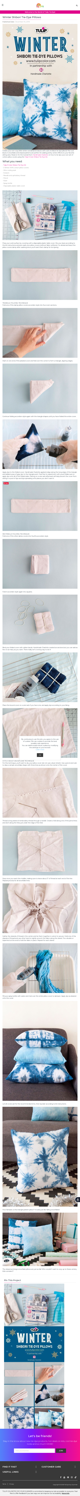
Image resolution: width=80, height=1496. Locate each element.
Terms (4, 1484)
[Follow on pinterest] (68, 1477)
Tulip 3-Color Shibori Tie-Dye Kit (36, 157)
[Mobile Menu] (3, 5)
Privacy (11, 1484)
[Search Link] (76, 5)
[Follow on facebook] (60, 1477)
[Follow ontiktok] (75, 1477)
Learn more (40, 749)
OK (40, 755)
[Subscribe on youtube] (64, 1477)
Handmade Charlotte (40, 155)
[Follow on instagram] (72, 1477)
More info (65, 1493)
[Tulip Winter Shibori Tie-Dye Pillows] (40, 87)
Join (61, 1450)
